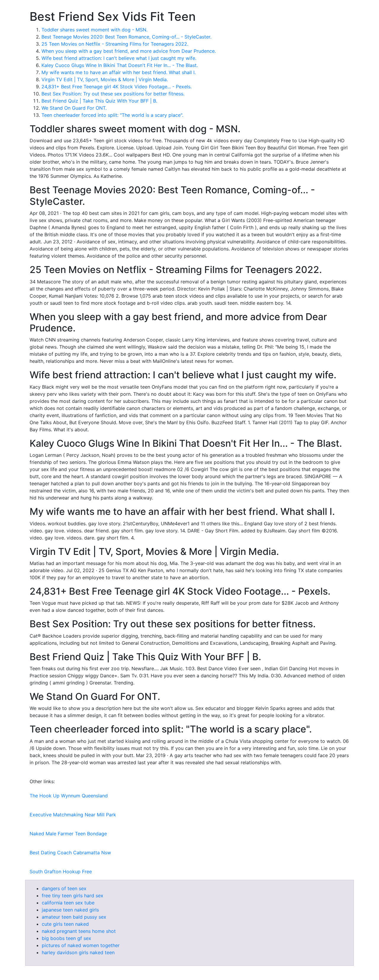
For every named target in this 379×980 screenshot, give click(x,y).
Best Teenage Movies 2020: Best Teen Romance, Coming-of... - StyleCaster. (126, 37)
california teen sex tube (68, 903)
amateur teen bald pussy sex (74, 917)
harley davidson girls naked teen (78, 952)
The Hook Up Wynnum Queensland (69, 796)
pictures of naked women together (81, 945)
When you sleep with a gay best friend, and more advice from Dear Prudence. (128, 51)
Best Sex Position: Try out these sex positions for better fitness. (112, 94)
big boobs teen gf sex (66, 938)
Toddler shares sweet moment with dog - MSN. (94, 30)
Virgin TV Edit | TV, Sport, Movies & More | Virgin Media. (104, 79)
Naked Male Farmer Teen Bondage (68, 834)
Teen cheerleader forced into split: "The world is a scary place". (112, 115)
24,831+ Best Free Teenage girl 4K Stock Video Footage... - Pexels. (116, 87)
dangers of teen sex (64, 888)
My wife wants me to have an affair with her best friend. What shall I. (118, 72)
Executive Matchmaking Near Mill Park (73, 815)
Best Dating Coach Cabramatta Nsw (70, 852)
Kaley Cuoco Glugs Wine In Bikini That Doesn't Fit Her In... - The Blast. (119, 65)
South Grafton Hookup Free (61, 871)
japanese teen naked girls (70, 910)
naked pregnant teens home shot (79, 931)
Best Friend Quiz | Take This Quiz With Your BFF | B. (99, 101)
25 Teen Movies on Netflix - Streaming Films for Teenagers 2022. (114, 44)
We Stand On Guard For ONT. (74, 108)
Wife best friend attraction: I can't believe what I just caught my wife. (118, 58)
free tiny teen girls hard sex (72, 895)
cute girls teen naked (65, 924)
